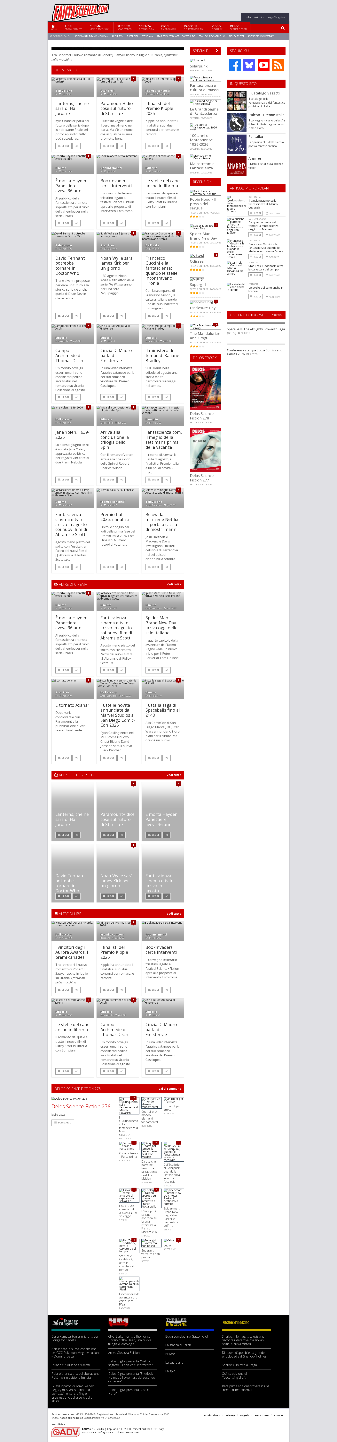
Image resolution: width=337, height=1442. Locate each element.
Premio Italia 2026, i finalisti (114, 517)
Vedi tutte (174, 584)
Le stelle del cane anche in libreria (162, 183)
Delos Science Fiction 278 (81, 1106)
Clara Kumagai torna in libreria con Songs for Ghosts (75, 1338)
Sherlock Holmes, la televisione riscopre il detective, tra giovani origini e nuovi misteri (243, 1340)
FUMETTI (253, 262)
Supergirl (132, 36)
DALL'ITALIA (254, 197)
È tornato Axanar (72, 705)
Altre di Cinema (72, 584)
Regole (244, 1415)
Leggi (65, 146)
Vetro (167, 1245)
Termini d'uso (211, 1415)
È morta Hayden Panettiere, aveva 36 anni (71, 185)
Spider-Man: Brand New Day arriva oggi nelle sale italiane (161, 625)
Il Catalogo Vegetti (264, 93)
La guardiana (174, 1362)
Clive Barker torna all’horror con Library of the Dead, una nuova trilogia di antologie (130, 1340)
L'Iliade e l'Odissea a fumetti (70, 1365)
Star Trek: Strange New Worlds (176, 36)
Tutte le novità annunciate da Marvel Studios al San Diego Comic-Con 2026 (117, 715)
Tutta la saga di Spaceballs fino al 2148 (162, 710)
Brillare (170, 1354)
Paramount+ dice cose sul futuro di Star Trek (117, 108)
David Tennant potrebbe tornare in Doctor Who (70, 265)
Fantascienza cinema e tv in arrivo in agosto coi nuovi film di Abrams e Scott (71, 524)
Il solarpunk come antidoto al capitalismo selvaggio (128, 1211)
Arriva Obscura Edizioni (124, 1353)
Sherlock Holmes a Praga (239, 1365)
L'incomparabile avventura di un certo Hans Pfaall (129, 1299)
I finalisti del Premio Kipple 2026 (159, 108)
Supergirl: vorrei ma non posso (150, 1253)
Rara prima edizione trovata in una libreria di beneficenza (246, 1388)
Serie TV (124, 27)
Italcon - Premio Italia (266, 114)
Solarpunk (199, 66)
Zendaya (147, 36)
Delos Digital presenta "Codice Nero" (129, 1391)
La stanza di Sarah (178, 1345)
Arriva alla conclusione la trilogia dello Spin (114, 439)
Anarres (255, 158)
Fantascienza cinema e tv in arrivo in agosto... (159, 883)
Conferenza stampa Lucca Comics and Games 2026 (254, 352)
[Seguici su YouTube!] (263, 65)
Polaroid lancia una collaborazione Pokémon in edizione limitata (75, 1375)
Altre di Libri (70, 913)
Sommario (64, 1122)
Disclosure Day (203, 307)
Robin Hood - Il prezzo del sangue (203, 203)
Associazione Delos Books (75, 1418)
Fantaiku (255, 136)
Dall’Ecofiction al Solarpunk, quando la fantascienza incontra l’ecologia (172, 1173)
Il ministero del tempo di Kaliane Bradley (162, 355)
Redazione (262, 1415)
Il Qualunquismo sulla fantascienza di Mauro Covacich (128, 1126)
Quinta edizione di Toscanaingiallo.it (234, 1375)
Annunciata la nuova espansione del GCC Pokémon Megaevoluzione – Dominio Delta (75, 1352)
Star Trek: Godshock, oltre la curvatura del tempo (127, 1262)
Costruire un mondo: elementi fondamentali (149, 1117)
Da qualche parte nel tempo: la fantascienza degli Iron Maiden (149, 1170)
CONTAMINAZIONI (257, 219)
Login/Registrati (276, 17)
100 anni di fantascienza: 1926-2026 (201, 140)
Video (217, 27)
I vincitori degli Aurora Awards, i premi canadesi (71, 952)
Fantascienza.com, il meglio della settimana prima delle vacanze (163, 439)
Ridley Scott (236, 36)
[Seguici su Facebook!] (234, 65)
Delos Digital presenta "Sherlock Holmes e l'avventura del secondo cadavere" (131, 1377)
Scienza (146, 27)
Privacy (230, 1415)
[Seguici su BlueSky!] (249, 65)
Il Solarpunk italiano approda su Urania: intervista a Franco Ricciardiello (149, 1221)
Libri (73, 27)
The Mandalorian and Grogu (205, 335)
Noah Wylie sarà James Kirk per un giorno (116, 263)
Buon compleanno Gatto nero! (186, 1336)
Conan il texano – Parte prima (129, 1155)
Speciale (200, 50)
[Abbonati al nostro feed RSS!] (278, 65)
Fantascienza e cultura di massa (204, 87)
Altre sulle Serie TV (76, 775)
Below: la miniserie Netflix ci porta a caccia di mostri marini (161, 522)
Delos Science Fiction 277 (202, 477)
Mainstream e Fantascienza (202, 165)
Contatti (280, 1415)
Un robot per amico (172, 1108)
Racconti (194, 27)
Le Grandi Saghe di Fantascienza (204, 111)
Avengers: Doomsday (261, 36)
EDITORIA (253, 284)
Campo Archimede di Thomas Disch (69, 355)
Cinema (100, 27)
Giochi (168, 27)
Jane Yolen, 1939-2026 (72, 434)
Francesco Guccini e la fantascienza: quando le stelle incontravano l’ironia (161, 270)
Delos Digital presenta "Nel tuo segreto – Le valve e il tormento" (130, 1363)
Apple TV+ (117, 36)
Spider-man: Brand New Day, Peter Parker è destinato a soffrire (172, 1216)
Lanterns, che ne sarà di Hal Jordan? (72, 108)
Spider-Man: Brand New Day (91, 36)
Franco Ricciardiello (212, 36)
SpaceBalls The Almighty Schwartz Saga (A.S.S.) (256, 331)
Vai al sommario (170, 1088)
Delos (238, 27)
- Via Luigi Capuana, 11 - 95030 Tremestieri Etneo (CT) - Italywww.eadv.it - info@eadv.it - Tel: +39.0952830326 (123, 1430)
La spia (170, 1371)
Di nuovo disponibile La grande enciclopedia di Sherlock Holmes (244, 1354)
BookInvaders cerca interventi (116, 183)
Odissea (197, 261)
